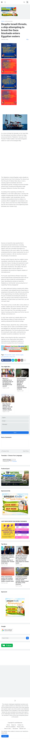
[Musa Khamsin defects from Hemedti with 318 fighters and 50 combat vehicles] (7, 398)
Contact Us (20, 725)
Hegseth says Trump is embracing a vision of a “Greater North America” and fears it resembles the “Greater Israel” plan (7, 559)
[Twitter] (13, 360)
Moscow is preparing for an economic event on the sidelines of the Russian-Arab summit (8, 382)
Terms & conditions (10, 726)
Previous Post (5, 451)
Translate (14, 461)
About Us (13, 725)
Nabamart (19, 722)
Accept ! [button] (5, 736)
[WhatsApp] (16, 360)
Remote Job (23, 728)
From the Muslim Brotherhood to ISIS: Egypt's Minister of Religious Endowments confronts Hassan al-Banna (22, 384)
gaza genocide (5, 356)
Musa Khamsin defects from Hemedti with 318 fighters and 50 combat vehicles (7, 407)
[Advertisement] (15, 159)
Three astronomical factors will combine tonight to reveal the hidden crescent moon (7, 579)
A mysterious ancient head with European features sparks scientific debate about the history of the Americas (22, 580)
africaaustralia (8, 21)
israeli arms (12, 356)
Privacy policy (20, 726)
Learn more (4, 732)
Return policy (7, 728)
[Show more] (25, 360)
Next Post (25, 451)
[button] (2, 2)
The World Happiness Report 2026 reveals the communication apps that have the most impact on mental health (22, 559)
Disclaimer (15, 728)
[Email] (22, 360)
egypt (13, 354)
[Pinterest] (19, 360)
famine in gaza (19, 354)
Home (2, 21)
